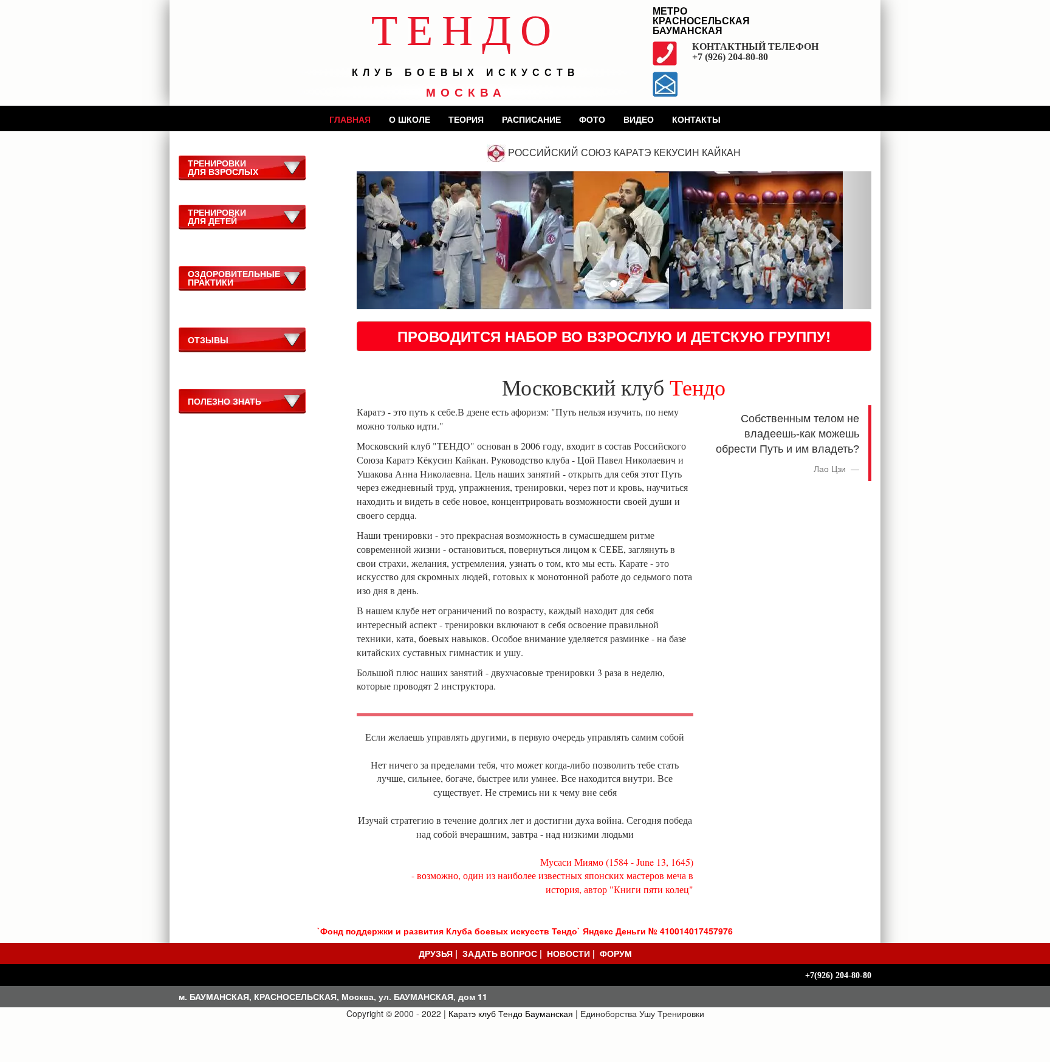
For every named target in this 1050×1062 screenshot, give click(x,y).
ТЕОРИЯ (466, 119)
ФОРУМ (616, 953)
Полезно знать (224, 401)
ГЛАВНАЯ (350, 119)
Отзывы (208, 340)
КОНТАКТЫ (696, 119)
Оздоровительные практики (234, 277)
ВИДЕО (638, 119)
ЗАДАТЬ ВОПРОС (499, 953)
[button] (395, 240)
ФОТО (592, 119)
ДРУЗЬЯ (436, 953)
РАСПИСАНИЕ (531, 119)
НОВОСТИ (568, 953)
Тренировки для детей (217, 216)
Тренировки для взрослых (223, 167)
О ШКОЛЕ (409, 119)
